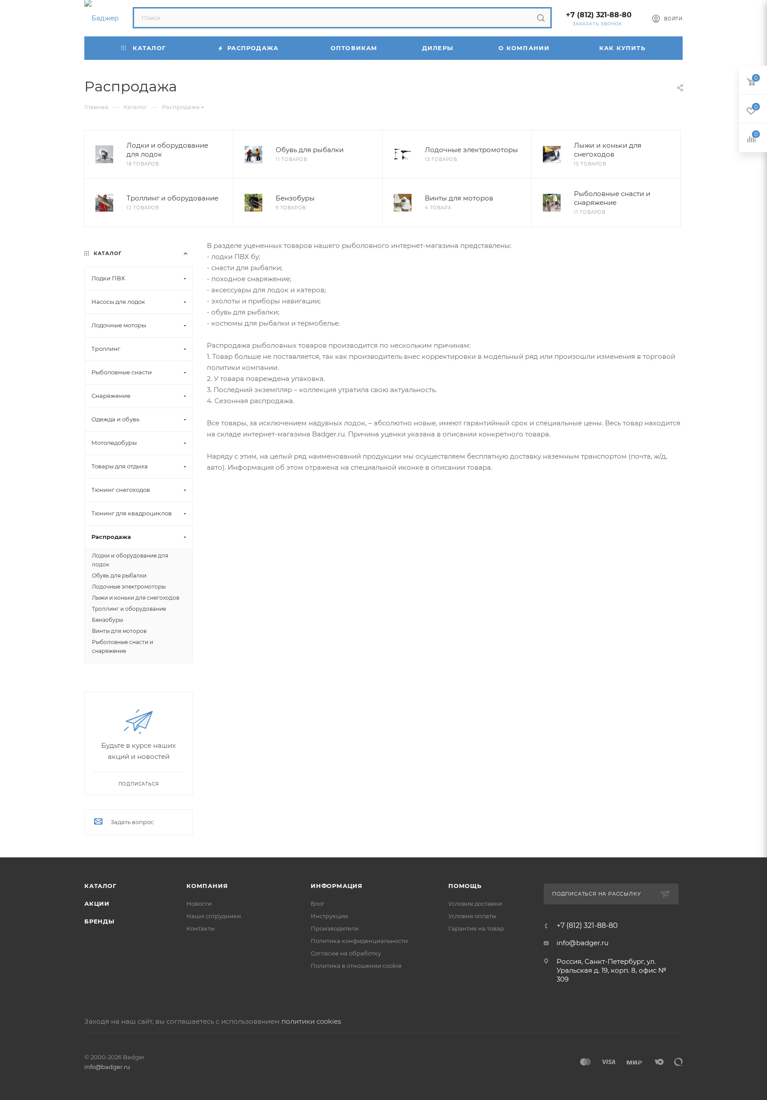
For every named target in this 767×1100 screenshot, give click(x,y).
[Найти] (541, 17)
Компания (207, 885)
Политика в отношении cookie (356, 965)
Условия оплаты (472, 915)
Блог (317, 903)
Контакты (200, 928)
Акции (97, 903)
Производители (335, 928)
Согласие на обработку (346, 953)
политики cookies (311, 1021)
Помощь (465, 885)
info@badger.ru (583, 943)
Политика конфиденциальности (359, 940)
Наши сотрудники (213, 915)
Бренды (99, 921)
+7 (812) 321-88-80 (599, 15)
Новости (199, 903)
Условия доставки (475, 903)
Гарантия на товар (476, 928)
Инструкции (329, 915)
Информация (337, 885)
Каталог (100, 885)
